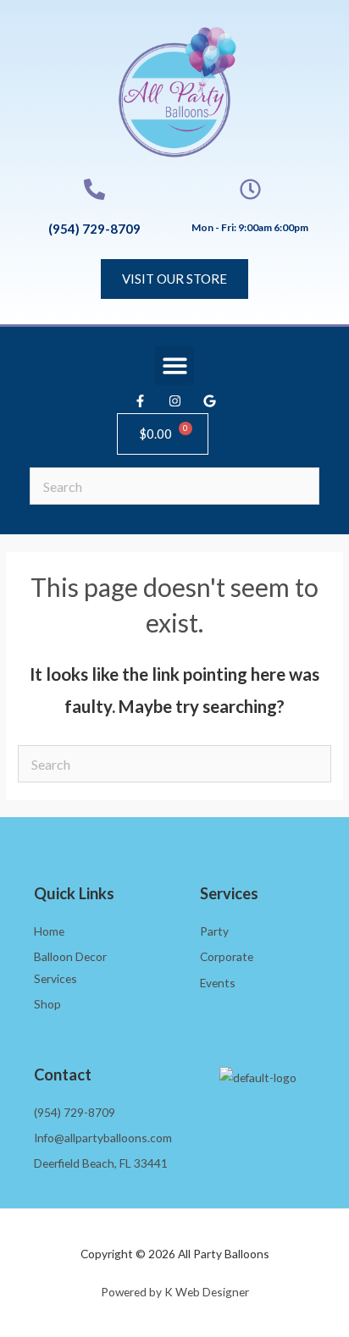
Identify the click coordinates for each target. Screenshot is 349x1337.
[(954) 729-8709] (94, 189)
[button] (175, 366)
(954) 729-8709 (94, 228)
